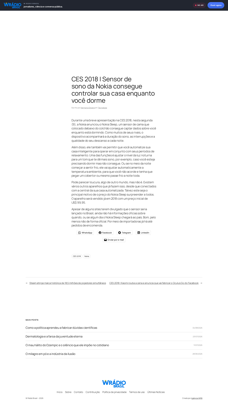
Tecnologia (102, 107)
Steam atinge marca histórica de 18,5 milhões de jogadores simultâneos (67, 283)
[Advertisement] (114, 38)
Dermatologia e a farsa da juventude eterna (54, 336)
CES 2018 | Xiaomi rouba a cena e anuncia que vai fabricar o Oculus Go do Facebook (154, 283)
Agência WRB (196, 398)
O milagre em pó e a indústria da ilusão (50, 354)
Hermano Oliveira (88, 107)
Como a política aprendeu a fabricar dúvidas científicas (61, 327)
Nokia (86, 256)
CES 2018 (77, 256)
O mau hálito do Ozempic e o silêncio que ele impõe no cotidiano (67, 345)
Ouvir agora (215, 5)
